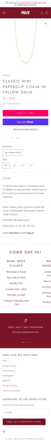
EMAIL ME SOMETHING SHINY (24, 421)
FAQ (5, 360)
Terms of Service (11, 390)
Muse (6, 75)
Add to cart (25, 113)
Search (6, 380)
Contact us (9, 370)
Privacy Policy (10, 385)
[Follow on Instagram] (4, 431)
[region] (25, 328)
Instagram (8, 375)
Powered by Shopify (35, 439)
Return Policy (9, 365)
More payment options (25, 129)
